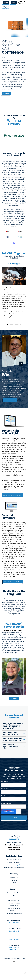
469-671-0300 (14, 949)
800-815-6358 (14, 939)
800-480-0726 (14, 923)
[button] (25, 8)
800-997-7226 (14, 947)
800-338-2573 (14, 931)
